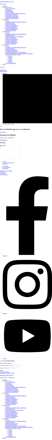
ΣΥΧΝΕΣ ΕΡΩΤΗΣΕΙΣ (10, 404)
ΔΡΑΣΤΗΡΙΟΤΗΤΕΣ (10, 397)
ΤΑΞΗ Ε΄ (10, 434)
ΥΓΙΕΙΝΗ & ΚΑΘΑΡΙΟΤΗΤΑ (12, 390)
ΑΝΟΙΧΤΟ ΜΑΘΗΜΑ (10, 398)
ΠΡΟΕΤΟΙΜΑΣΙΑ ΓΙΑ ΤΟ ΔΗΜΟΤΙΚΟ (14, 410)
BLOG (4, 438)
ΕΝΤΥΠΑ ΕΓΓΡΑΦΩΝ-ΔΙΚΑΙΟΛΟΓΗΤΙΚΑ (15, 387)
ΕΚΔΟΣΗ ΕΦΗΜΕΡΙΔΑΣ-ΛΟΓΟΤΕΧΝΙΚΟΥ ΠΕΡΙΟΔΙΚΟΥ (19, 427)
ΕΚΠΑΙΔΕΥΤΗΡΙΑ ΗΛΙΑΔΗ (6, 1)
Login (2, 370)
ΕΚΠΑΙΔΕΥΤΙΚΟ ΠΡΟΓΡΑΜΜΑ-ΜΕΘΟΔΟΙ (15, 395)
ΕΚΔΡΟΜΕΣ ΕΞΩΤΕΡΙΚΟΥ (11, 392)
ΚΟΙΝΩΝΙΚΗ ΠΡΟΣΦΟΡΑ (11, 388)
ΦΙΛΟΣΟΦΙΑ (8, 383)
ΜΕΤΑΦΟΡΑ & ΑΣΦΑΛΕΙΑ (11, 389)
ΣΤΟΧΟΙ (7, 394)
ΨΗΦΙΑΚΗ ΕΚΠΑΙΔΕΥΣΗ (11, 399)
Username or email (4, 365)
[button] (3, 70)
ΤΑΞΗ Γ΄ (10, 432)
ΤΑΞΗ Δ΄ (10, 433)
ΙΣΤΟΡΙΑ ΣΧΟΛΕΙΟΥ (10, 382)
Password (2, 368)
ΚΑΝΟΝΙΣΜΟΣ (9, 384)
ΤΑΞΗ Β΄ (10, 431)
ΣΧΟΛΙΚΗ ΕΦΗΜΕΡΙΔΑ (11, 401)
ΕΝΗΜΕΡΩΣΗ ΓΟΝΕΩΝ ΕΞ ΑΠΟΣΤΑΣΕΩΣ (15, 426)
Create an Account (7, 363)
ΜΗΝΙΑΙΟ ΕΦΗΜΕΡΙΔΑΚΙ (11, 403)
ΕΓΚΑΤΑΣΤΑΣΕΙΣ (9, 386)
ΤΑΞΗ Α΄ (10, 429)
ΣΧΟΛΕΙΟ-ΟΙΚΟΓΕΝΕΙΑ (11, 400)
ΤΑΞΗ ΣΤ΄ (10, 435)
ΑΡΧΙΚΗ (5, 380)
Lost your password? (4, 371)
